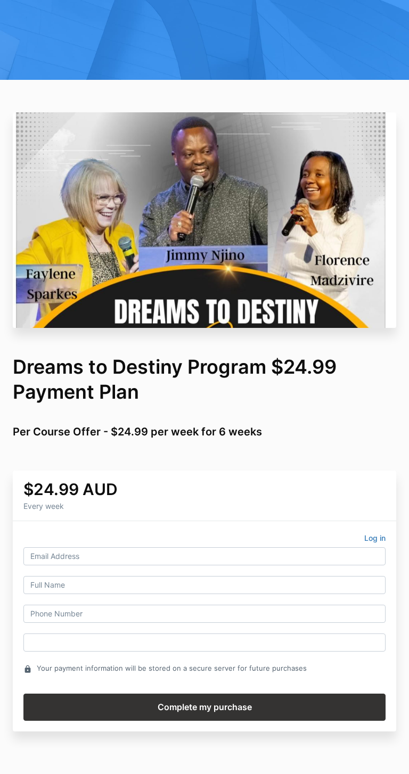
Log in (375, 537)
